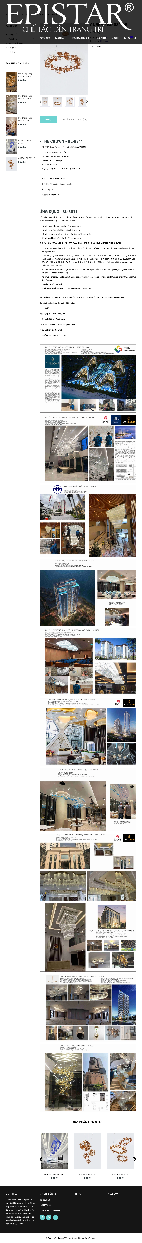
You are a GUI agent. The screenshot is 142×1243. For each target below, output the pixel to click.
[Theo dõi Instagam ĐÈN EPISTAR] (55, 1217)
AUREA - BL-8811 (120, 1174)
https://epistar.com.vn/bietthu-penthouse (57, 324)
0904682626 (75, 288)
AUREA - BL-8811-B (87, 1174)
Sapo (94, 1238)
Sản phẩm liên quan (87, 1122)
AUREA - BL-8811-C (54, 1174)
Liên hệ (11, 52)
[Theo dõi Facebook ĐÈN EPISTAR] (42, 1217)
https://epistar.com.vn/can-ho (53, 335)
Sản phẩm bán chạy (17, 63)
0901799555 (88, 288)
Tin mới (77, 1193)
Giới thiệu (12, 48)
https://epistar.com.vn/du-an (52, 314)
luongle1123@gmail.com (50, 1210)
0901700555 (63, 288)
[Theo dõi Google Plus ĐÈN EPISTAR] (48, 1217)
